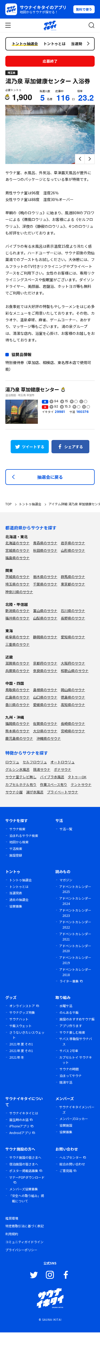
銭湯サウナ (41, 769)
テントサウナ (81, 784)
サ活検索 (15, 848)
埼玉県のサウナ (17, 584)
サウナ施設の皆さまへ (25, 1157)
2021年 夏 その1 (21, 1044)
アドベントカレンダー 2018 (75, 972)
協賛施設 (65, 1125)
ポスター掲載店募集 (23, 1170)
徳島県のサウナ (73, 697)
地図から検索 (19, 842)
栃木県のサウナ (45, 576)
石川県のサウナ (73, 610)
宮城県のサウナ (17, 550)
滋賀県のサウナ (17, 663)
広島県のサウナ (17, 697)
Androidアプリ (20, 1132)
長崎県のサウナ (73, 723)
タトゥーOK (77, 776)
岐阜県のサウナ (17, 636)
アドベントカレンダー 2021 (75, 936)
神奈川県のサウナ (19, 591)
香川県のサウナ (17, 704)
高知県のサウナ (73, 704)
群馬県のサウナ (73, 576)
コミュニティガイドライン (24, 1241)
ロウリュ (12, 761)
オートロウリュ (62, 761)
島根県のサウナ (45, 689)
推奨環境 (11, 1218)
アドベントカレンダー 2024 (75, 901)
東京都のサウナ (73, 584)
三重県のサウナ (17, 644)
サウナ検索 (17, 829)
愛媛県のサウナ (45, 704)
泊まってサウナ (70, 1075)
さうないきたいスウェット (27, 1035)
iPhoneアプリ (19, 1126)
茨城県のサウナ (17, 576)
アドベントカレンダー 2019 (75, 960)
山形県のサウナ (73, 550)
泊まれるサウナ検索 (23, 835)
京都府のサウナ (45, 663)
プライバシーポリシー (21, 1249)
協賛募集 (15, 906)
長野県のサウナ (73, 618)
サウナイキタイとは (23, 1113)
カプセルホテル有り (21, 784)
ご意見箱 (65, 1170)
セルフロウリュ (35, 761)
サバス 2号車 (68, 1050)
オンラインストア (22, 1005)
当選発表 (15, 893)
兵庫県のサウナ (17, 670)
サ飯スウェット (20, 1025)
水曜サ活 (65, 1005)
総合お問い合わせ (72, 1164)
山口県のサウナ (45, 697)
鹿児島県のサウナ (19, 738)
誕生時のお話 (19, 1119)
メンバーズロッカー (73, 1118)
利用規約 (11, 1234)
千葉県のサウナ (45, 584)
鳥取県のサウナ (17, 689)
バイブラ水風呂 (52, 776)
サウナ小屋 (14, 791)
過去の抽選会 (19, 899)
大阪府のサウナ (73, 663)
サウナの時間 (69, 1069)
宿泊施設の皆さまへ (23, 1164)
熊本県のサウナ (17, 730)
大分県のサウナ (45, 730)
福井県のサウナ (17, 618)
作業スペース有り (53, 784)
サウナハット (19, 1019)
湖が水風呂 (34, 791)
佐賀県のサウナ (45, 723)
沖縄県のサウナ (49, 738)
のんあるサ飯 (69, 1012)
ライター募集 (69, 981)
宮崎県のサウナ (73, 730)
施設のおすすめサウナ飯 (77, 1019)
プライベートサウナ (62, 791)
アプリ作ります (70, 1025)
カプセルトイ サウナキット (75, 1060)
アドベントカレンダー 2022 (75, 924)
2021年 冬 (16, 1057)
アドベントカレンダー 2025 (75, 889)
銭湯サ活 (65, 1082)
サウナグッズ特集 (22, 1012)
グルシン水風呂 (17, 769)
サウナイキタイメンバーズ (76, 1109)
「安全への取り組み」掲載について (26, 1198)
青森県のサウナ (45, 542)
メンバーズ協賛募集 (23, 1189)
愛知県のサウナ (73, 636)
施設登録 (15, 855)
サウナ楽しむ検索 (72, 1032)
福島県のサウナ (17, 557)
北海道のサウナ (17, 542)
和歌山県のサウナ (75, 670)
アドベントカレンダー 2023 (75, 913)
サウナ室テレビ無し (21, 776)
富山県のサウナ (45, 610)
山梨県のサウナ (45, 618)
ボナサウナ (62, 769)
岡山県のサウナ (73, 689)
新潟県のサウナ (17, 610)
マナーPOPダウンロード (27, 1177)
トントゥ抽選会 (20, 880)
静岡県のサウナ (45, 636)
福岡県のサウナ (17, 723)
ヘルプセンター (70, 1157)
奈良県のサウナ (45, 670)
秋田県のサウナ (45, 550)
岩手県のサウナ (73, 542)
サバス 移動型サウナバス (75, 1041)
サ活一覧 (65, 829)
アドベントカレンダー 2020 (75, 948)
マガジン (65, 880)
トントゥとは (19, 886)
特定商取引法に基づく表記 (24, 1226)
